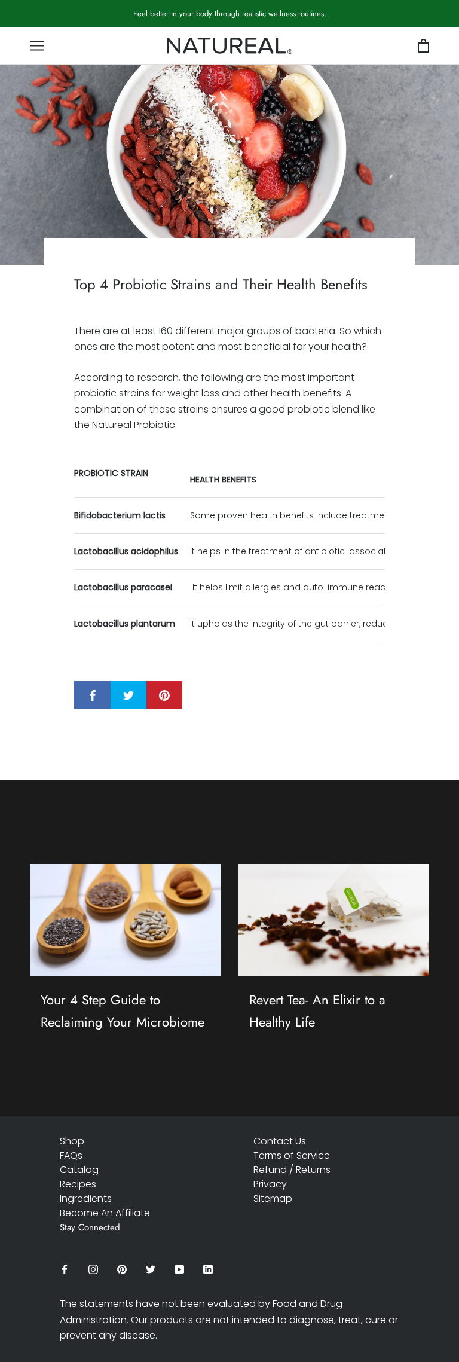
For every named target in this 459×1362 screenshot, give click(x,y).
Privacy (270, 1184)
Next (421, 20)
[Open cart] (423, 46)
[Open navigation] (37, 46)
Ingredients (86, 1198)
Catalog (79, 1170)
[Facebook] (64, 1269)
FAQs (71, 1155)
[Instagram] (93, 1269)
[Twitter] (150, 1269)
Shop (72, 1141)
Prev (382, 20)
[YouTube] (179, 1269)
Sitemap (272, 1198)
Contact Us (279, 1141)
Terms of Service (291, 1155)
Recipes (78, 1184)
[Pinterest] (122, 1269)
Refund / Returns (292, 1170)
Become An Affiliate (105, 1213)
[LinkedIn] (208, 1269)
